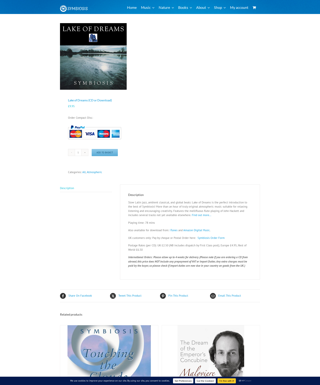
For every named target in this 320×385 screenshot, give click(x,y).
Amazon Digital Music (196, 230)
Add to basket (104, 152)
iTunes (174, 230)
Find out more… (201, 215)
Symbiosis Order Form (211, 238)
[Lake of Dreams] (108, 56)
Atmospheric (94, 172)
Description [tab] (67, 188)
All (84, 172)
